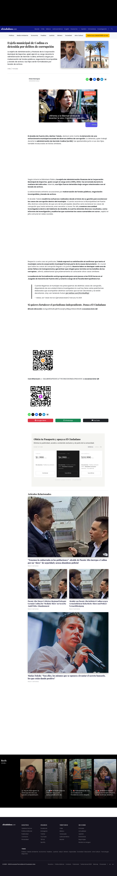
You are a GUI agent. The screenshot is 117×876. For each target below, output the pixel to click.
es (110, 864)
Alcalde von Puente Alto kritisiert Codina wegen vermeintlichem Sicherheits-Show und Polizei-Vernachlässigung (88, 603)
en (113, 864)
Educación (87, 852)
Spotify (43, 842)
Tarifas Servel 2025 (86, 864)
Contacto (25, 837)
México (48, 29)
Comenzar (45, 473)
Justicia (51, 35)
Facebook (44, 828)
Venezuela (63, 834)
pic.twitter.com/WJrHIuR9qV (77, 293)
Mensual (90, 447)
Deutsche (74, 29)
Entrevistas (92, 29)
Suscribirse (68, 473)
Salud (61, 852)
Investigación (102, 29)
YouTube (96, 420)
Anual (98, 447)
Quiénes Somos (27, 828)
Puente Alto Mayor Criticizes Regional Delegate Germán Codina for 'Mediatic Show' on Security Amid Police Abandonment (47, 603)
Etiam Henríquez (34, 79)
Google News (41, 420)
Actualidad (82, 831)
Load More (58, 811)
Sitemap (95, 864)
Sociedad (68, 35)
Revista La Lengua (84, 842)
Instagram (44, 831)
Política (11, 35)
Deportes (25, 854)
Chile (42, 29)
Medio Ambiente (22, 35)
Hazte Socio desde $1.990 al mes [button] (97, 35)
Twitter (43, 834)
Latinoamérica (57, 29)
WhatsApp (69, 420)
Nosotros (50, 864)
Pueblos (43, 35)
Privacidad (25, 839)
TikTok (43, 839)
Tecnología (105, 852)
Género (59, 35)
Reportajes (82, 839)
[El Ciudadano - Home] (9, 29)
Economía (34, 35)
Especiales (72, 852)
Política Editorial (27, 831)
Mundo (37, 29)
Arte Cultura (79, 35)
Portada (15, 69)
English (66, 29)
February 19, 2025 (75, 298)
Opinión (83, 29)
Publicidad (25, 834)
